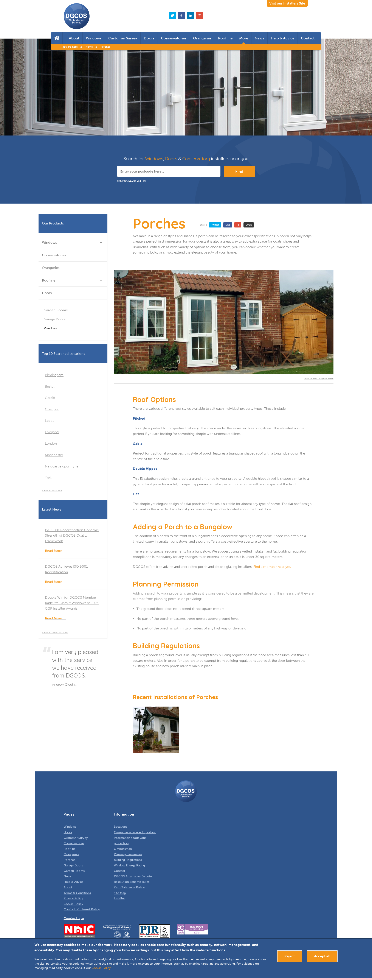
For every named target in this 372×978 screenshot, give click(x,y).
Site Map (120, 893)
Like (227, 224)
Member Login (74, 918)
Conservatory (196, 158)
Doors (149, 38)
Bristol (49, 386)
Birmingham (54, 375)
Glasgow (52, 409)
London (51, 443)
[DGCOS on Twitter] (172, 15)
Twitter (215, 224)
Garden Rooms (56, 310)
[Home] (56, 38)
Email (249, 224)
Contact (308, 38)
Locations (120, 826)
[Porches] (156, 730)
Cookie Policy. (101, 968)
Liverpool (52, 432)
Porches (50, 328)
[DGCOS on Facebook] (181, 15)
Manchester (54, 455)
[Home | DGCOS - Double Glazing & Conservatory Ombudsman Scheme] (77, 16)
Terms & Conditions (77, 893)
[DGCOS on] (190, 15)
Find (239, 171)
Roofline (225, 38)
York (48, 478)
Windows (94, 38)
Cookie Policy (73, 904)
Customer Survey (122, 38)
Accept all (322, 956)
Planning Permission (128, 854)
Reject (289, 956)
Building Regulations (128, 860)
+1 (237, 224)
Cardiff (50, 398)
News (259, 38)
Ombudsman (123, 849)
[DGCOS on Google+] (199, 15)
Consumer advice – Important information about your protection (135, 837)
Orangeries (202, 38)
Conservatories (173, 38)
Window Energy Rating (129, 865)
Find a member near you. (272, 567)
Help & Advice (282, 38)
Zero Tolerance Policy (129, 887)
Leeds (49, 421)
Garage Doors (54, 319)
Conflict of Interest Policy (82, 909)
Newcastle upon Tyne (61, 466)
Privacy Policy (73, 898)
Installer (119, 898)
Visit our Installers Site (287, 3)
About (74, 38)
